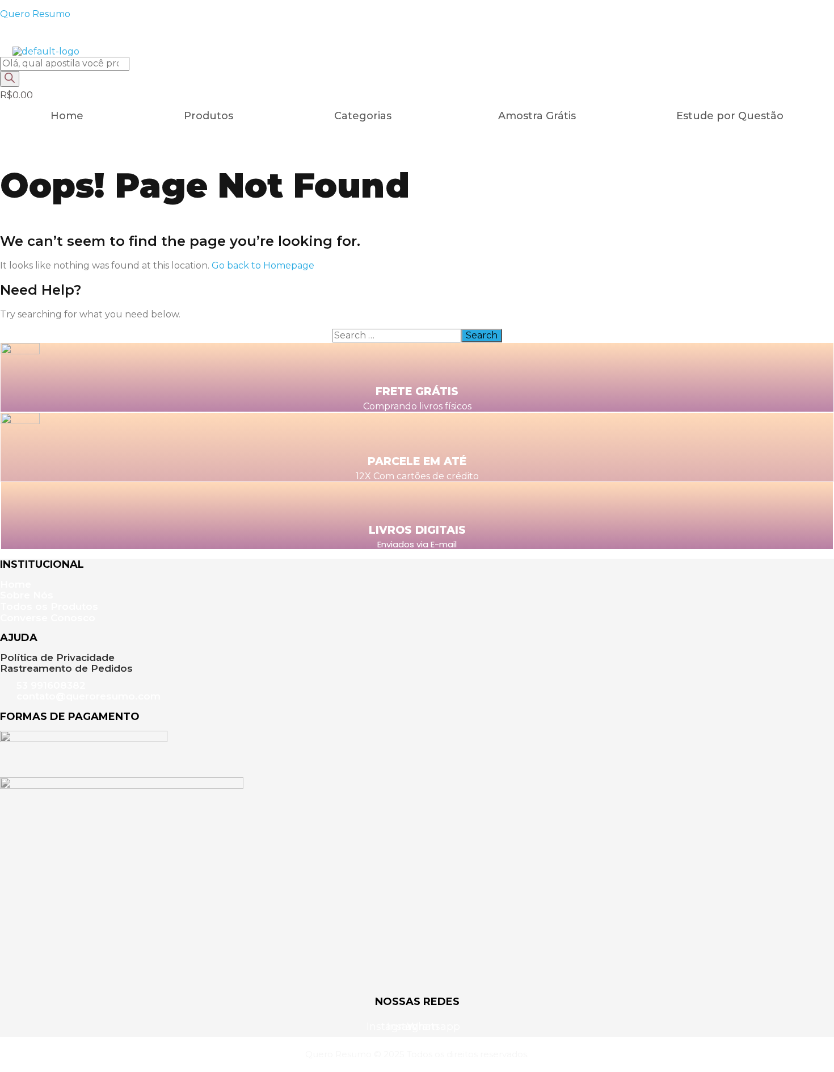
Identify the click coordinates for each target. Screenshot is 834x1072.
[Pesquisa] (9, 79)
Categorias (362, 116)
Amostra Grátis (537, 116)
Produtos (208, 116)
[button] (366, 115)
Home (66, 116)
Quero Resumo (35, 14)
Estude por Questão (730, 116)
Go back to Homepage (263, 265)
